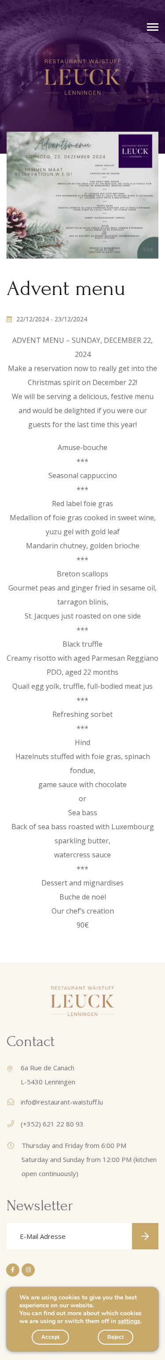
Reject (115, 1337)
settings (129, 1321)
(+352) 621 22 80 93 (52, 1123)
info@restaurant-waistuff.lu (62, 1101)
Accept (50, 1337)
